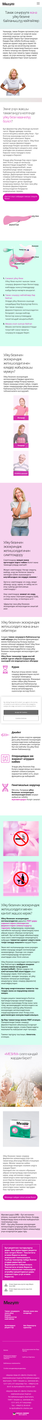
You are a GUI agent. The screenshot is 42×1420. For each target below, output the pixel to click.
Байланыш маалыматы (12, 1363)
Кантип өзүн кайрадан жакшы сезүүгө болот (21, 197)
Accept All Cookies (21, 712)
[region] (21, 710)
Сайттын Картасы (28, 1357)
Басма (6, 1350)
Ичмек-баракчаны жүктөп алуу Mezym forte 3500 (21, 1285)
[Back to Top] (38, 1416)
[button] (21, 198)
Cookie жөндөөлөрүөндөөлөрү (15, 1368)
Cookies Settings (21, 718)
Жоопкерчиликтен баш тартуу (30, 1350)
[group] (21, 223)
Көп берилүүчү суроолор (29, 1326)
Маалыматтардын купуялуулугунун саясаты (10, 1357)
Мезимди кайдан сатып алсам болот (20, 1197)
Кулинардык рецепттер (10, 1326)
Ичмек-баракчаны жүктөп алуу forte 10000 (20, 1290)
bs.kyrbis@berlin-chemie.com (23, 1386)
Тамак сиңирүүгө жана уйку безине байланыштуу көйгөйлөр (12, 1315)
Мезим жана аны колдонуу (30, 1312)
